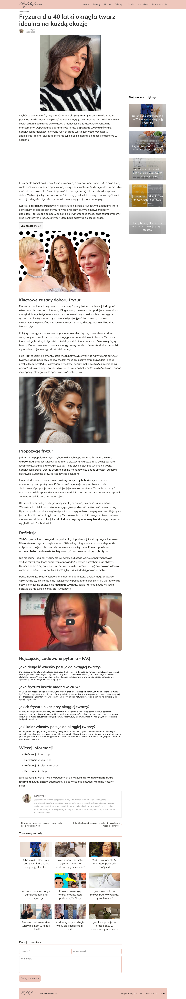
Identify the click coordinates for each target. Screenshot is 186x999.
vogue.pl (46, 759)
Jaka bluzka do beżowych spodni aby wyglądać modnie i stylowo (96, 824)
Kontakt (161, 993)
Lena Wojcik (30, 30)
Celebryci (119, 4)
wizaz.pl (45, 754)
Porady (96, 4)
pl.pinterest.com (50, 765)
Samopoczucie (159, 4)
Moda (131, 4)
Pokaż (37, 225)
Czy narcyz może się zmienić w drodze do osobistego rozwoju (41, 824)
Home (85, 4)
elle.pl (44, 771)
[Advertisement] (70, 162)
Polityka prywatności (146, 993)
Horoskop (143, 4)
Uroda (107, 4)
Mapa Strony (127, 993)
